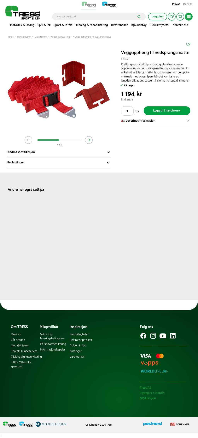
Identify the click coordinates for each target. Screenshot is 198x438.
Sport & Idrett (63, 25)
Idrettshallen (119, 25)
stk (137, 111)
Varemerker (77, 357)
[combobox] (96, 17)
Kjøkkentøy (139, 25)
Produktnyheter (159, 25)
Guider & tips (78, 346)
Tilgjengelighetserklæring (25, 357)
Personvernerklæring (53, 344)
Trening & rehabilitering (92, 25)
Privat (176, 4)
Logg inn (158, 16)
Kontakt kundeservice (24, 351)
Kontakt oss (180, 25)
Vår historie (18, 340)
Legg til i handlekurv (167, 110)
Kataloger (76, 351)
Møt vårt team (20, 346)
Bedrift (188, 4)
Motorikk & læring (22, 25)
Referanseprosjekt (81, 340)
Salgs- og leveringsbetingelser (52, 336)
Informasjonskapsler (52, 350)
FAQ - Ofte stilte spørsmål (21, 364)
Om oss (16, 334)
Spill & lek (44, 25)
